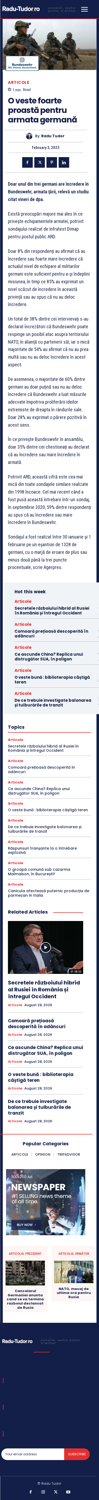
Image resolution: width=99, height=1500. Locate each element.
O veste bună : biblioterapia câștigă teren (52, 679)
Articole (18, 82)
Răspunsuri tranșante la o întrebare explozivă (42, 850)
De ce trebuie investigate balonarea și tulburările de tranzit (53, 702)
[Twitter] (39, 162)
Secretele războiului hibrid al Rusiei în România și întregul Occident (52, 610)
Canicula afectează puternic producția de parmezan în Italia (48, 893)
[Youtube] (68, 1492)
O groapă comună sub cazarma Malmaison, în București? (39, 872)
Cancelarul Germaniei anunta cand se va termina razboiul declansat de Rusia (25, 1299)
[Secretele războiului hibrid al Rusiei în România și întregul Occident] (45, 947)
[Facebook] (27, 162)
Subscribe (77, 1454)
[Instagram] (43, 1492)
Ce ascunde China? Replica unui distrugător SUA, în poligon (49, 656)
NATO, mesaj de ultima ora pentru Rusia (74, 1293)
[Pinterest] (51, 162)
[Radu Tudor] (30, 136)
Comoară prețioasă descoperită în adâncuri (51, 633)
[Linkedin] (64, 162)
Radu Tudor (53, 136)
